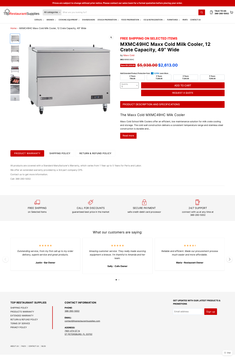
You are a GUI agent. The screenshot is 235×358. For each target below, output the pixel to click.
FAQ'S (23, 346)
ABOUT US (14, 346)
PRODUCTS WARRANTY (22, 311)
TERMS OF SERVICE (20, 323)
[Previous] (5, 259)
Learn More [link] (164, 73)
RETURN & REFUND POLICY (95, 153)
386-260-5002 (72, 311)
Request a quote (182, 93)
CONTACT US (34, 346)
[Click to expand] (111, 37)
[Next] (229, 259)
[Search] (201, 12)
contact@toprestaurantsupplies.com (82, 321)
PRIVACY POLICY (18, 327)
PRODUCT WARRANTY (27, 153)
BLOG (43, 346)
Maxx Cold (128, 55)
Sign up (210, 311)
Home (13, 28)
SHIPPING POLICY (59, 153)
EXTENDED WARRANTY (21, 315)
